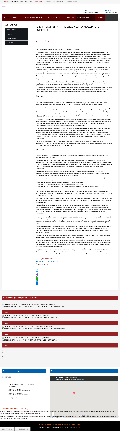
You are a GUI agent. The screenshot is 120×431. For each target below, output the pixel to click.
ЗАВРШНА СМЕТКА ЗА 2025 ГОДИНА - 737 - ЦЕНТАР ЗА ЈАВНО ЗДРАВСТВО (29, 318)
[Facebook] (74, 270)
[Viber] (74, 275)
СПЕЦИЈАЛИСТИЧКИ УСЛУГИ (32, 17)
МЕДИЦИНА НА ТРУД (54, 17)
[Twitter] (74, 272)
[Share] (74, 284)
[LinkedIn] (74, 281)
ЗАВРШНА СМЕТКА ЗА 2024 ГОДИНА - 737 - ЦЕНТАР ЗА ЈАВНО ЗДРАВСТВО (29, 340)
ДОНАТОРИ (70, 17)
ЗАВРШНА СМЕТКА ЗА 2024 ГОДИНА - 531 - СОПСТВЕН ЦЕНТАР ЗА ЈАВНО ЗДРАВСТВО (33, 329)
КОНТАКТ (100, 17)
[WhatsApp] (74, 278)
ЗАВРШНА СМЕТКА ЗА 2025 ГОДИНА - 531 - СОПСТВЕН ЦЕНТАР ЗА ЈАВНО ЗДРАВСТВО (33, 307)
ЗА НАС (15, 17)
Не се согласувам (22, 429)
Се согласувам (7, 429)
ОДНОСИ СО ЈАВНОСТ (84, 17)
